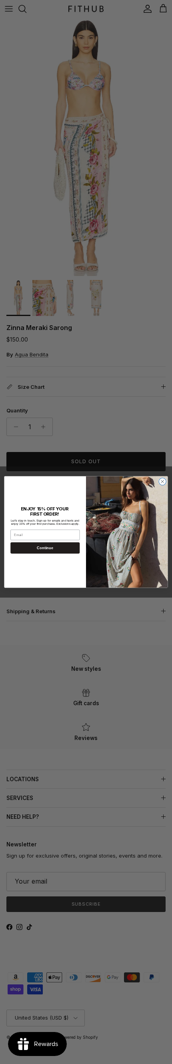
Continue (45, 548)
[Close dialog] (162, 481)
